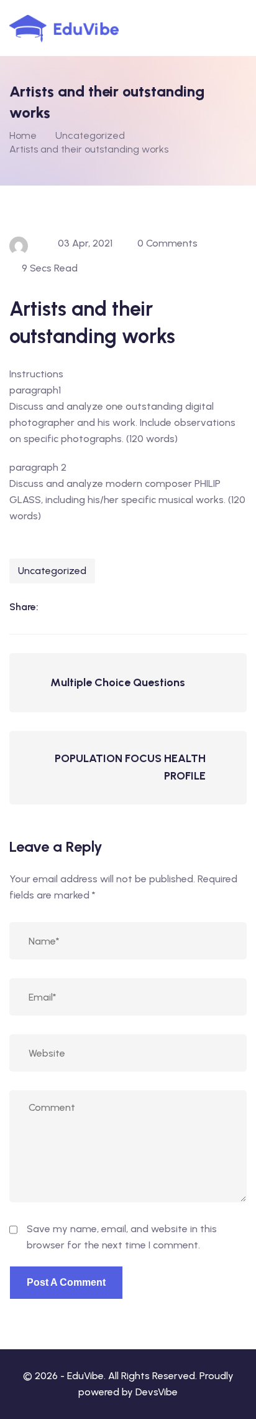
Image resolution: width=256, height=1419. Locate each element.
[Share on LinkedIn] (54, 607)
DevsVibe (156, 1392)
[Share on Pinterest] (130, 607)
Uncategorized (52, 571)
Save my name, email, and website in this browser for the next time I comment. (122, 1237)
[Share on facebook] (79, 607)
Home (23, 135)
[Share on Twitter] (105, 607)
